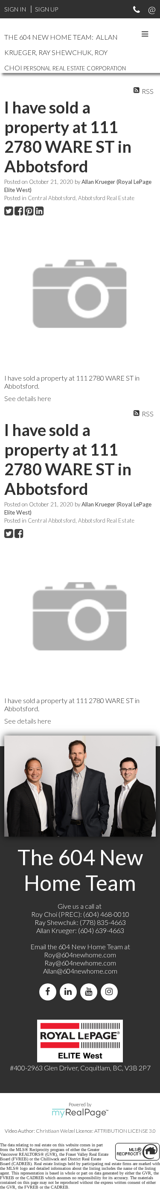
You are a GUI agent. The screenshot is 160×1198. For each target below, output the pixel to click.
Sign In (15, 9)
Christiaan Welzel (55, 1131)
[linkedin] (70, 992)
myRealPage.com (80, 1113)
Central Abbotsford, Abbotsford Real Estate (81, 198)
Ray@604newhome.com (80, 963)
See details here (27, 398)
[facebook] (49, 992)
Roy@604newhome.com (80, 955)
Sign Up (46, 9)
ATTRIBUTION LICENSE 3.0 (125, 1131)
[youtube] (90, 992)
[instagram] (111, 992)
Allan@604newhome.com (80, 971)
